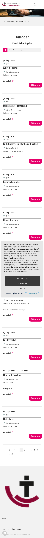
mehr (22, 288)
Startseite (10, 21)
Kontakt (4, 518)
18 (12, 454)
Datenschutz (16, 529)
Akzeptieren (22, 278)
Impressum (5, 529)
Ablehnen (22, 283)
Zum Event (36, 85)
